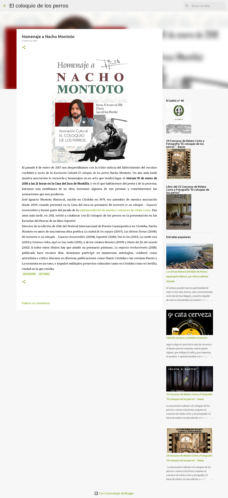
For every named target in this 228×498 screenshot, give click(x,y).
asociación (29, 274)
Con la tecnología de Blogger (116, 493)
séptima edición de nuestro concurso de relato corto (114, 210)
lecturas (44, 274)
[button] (24, 47)
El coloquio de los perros (38, 6)
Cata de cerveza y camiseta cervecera (186, 337)
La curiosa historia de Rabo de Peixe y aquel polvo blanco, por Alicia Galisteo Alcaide (187, 276)
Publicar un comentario (36, 303)
